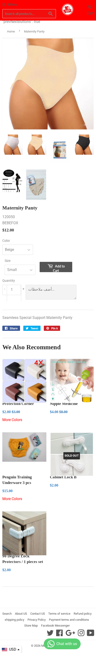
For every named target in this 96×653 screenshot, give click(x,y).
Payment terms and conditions (69, 619)
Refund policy (83, 613)
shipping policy (14, 619)
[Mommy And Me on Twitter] (50, 634)
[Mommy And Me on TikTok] (90, 634)
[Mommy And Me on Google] (70, 634)
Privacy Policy (36, 619)
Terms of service (59, 613)
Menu (12, 4)
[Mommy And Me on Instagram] (81, 634)
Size (7, 261)
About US (21, 613)
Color (6, 240)
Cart (90, 13)
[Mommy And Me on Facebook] (59, 634)
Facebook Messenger (55, 625)
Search (7, 613)
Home (11, 31)
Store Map (31, 625)
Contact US (37, 613)
